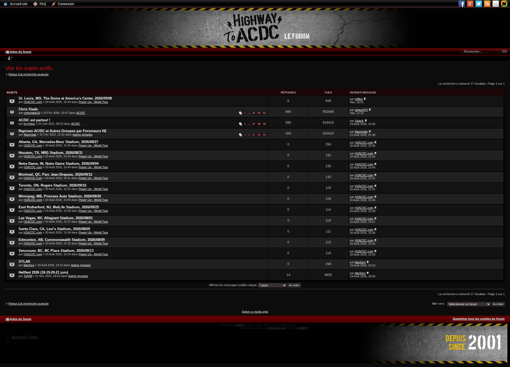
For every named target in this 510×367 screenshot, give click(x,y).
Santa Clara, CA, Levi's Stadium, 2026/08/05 (54, 229)
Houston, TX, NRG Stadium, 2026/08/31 (51, 153)
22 (253, 134)
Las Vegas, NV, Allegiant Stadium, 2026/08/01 (56, 218)
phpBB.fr (302, 327)
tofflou (359, 99)
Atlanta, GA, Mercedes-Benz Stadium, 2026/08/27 (58, 142)
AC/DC (80, 112)
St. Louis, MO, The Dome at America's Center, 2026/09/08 (65, 98)
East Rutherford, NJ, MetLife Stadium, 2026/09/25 (59, 207)
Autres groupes (82, 134)
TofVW (28, 276)
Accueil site (24, 337)
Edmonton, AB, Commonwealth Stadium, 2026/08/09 (62, 240)
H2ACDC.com (33, 101)
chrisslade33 (32, 112)
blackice (29, 265)
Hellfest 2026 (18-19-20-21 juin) (43, 272)
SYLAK (24, 262)
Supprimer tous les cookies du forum (479, 318)
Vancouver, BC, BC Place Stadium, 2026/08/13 (56, 251)
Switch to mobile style (255, 311)
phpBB (239, 324)
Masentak (30, 134)
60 (264, 113)
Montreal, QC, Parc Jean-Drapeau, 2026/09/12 (55, 174)
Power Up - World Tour (93, 101)
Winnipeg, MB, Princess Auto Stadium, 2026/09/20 (60, 196)
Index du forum (20, 51)
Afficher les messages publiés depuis (233, 285)
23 (259, 134)
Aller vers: (438, 303)
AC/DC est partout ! (34, 120)
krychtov (29, 123)
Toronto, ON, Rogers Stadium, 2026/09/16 (52, 185)
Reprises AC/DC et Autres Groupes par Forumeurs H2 (62, 131)
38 (259, 124)
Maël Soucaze (277, 327)
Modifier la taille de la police (9, 58)
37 (253, 124)
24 (264, 134)
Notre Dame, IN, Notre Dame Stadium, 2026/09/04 (59, 164)
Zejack (359, 120)
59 (259, 113)
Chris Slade (28, 109)
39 (264, 124)
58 (253, 113)
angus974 (361, 109)
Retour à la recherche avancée (28, 74)
